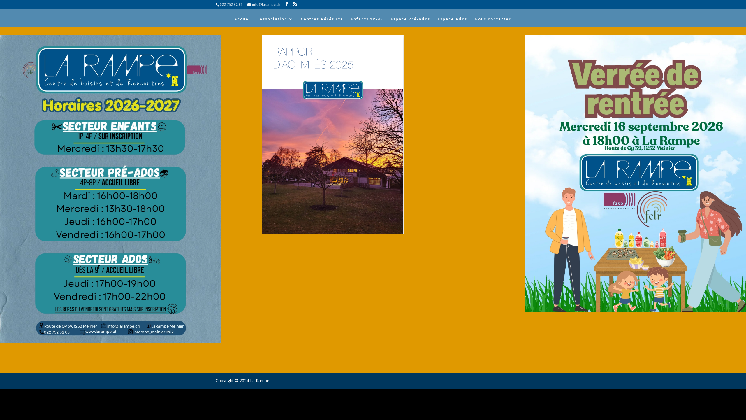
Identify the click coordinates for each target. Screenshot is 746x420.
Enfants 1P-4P (367, 19)
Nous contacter (493, 19)
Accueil (243, 19)
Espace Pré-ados (410, 19)
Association (273, 19)
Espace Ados (452, 19)
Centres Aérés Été (322, 19)
